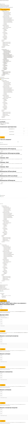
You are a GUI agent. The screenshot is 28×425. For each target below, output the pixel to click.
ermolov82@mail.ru (2, 299)
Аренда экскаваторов (6, 11)
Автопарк (3, 235)
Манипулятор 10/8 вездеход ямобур (9, 215)
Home (1, 119)
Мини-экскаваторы (6, 15)
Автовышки (5, 24)
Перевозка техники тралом (6, 43)
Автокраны (5, 23)
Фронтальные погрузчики (7, 27)
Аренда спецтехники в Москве (4, 0)
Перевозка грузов (5, 44)
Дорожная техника (5, 28)
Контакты (3, 47)
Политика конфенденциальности (4, 289)
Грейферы (5, 234)
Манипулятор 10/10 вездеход (8, 216)
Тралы (5, 34)
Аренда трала (4, 119)
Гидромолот (5, 233)
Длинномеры (6, 33)
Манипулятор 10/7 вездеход (8, 214)
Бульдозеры (5, 30)
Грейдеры (5, 29)
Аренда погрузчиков (6, 25)
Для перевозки (5, 32)
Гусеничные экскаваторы (7, 12)
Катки (4, 31)
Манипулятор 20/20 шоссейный (8, 22)
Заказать (2, 155)
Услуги (3, 41)
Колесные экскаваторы (7, 13)
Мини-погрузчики (6, 26)
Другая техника (5, 36)
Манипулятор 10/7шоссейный (8, 17)
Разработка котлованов (6, 45)
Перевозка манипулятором (6, 42)
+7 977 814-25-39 (2, 77)
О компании (3, 46)
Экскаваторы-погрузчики (7, 14)
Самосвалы (5, 35)
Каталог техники (4, 10)
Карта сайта (1, 290)
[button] (5, 9)
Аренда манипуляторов (6, 16)
